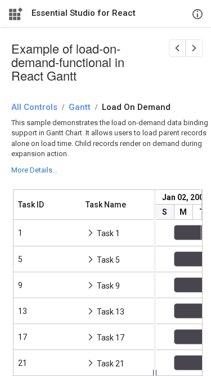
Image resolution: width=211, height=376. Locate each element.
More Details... (34, 170)
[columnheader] (47, 204)
